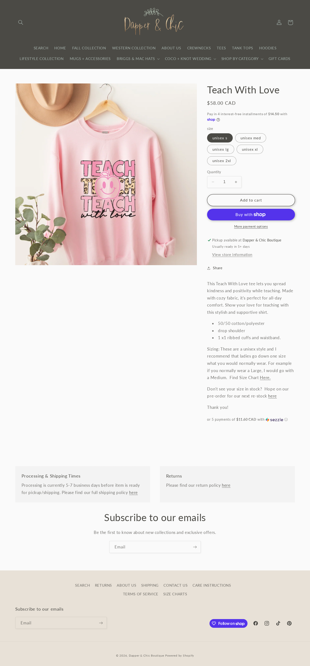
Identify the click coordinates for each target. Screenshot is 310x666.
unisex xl (250, 149)
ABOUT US (126, 585)
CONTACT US (175, 585)
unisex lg (220, 149)
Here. (265, 377)
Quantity (214, 172)
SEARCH (82, 585)
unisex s (219, 138)
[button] (20, 22)
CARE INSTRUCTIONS (212, 585)
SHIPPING (150, 585)
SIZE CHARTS (175, 594)
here (272, 395)
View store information (232, 254)
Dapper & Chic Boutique (146, 655)
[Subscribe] (195, 547)
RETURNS (103, 585)
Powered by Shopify (179, 655)
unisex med (250, 138)
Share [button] (217, 268)
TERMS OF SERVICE (140, 594)
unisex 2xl (221, 160)
